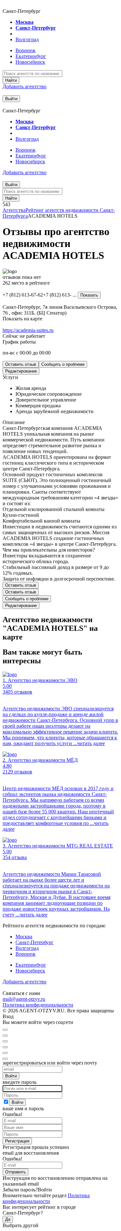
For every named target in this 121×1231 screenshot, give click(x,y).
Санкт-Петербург (35, 28)
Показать (89, 295)
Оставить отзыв (20, 364)
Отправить (15, 1171)
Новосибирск (30, 62)
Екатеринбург (30, 56)
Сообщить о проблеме (63, 364)
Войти (11, 1076)
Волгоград (27, 39)
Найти (11, 80)
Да (7, 1219)
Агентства (14, 210)
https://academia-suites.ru (28, 330)
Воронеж (25, 50)
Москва (24, 22)
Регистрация (17, 1141)
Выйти (11, 98)
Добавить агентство (24, 86)
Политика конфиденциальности (38, 1005)
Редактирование (21, 371)
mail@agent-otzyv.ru (24, 999)
